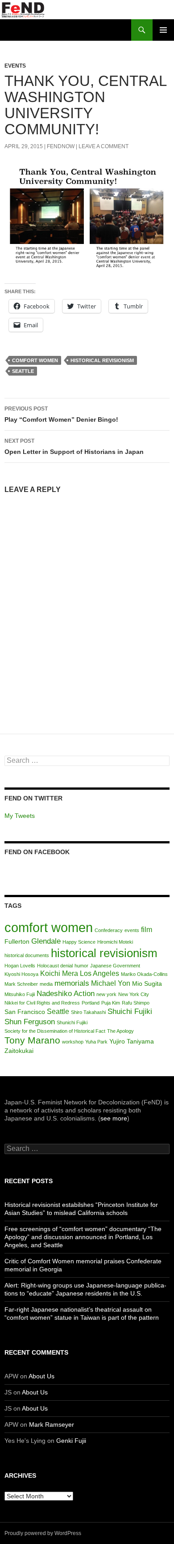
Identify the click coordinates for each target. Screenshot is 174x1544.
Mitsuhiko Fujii (19, 994)
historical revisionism (102, 360)
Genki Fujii (71, 1440)
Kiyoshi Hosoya (21, 974)
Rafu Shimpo (135, 1002)
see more (113, 1118)
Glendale (46, 941)
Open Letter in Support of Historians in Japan (74, 446)
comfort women (35, 360)
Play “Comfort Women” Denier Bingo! (61, 414)
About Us (41, 1376)
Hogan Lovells (19, 965)
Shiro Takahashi (88, 1012)
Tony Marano (32, 1040)
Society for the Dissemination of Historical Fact (54, 1031)
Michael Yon (110, 983)
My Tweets (19, 815)
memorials (71, 983)
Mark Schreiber (21, 984)
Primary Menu (163, 30)
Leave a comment (103, 146)
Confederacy (109, 930)
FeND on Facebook (37, 851)
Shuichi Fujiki (130, 1011)
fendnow (61, 146)
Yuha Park (96, 1041)
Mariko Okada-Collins (144, 974)
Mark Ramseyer (51, 1424)
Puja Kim (110, 1002)
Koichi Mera (59, 973)
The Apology (120, 1031)
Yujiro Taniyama (131, 1041)
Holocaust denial (55, 965)
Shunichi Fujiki (72, 1022)
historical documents (26, 955)
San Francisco (24, 1012)
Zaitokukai (18, 1051)
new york (106, 994)
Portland (90, 1002)
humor (81, 965)
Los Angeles (99, 973)
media (46, 984)
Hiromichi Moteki (115, 942)
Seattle (23, 371)
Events (15, 66)
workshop (72, 1041)
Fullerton (16, 941)
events (131, 930)
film (146, 929)
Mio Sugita (147, 983)
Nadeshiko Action (66, 993)
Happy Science (78, 942)
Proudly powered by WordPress (42, 1533)
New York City (133, 994)
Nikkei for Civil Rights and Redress (42, 1002)
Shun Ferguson (29, 1021)
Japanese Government (115, 965)
